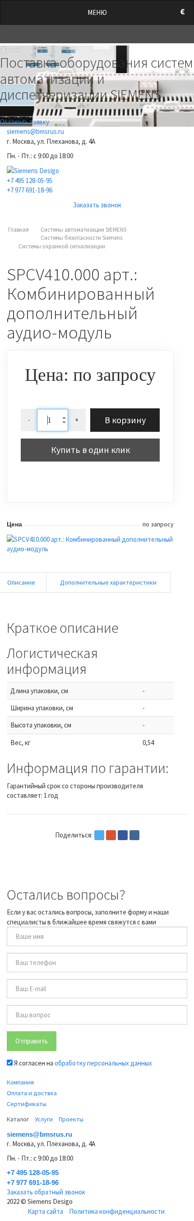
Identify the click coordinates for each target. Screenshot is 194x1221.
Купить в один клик (90, 449)
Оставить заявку (24, 122)
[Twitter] (99, 835)
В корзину (125, 419)
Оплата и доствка (32, 1093)
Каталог (18, 1119)
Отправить (31, 1041)
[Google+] (111, 835)
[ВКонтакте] (134, 835)
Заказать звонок (97, 205)
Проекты (71, 1119)
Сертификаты (26, 1104)
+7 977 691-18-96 (29, 190)
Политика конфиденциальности (117, 1211)
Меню (97, 12)
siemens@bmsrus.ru (35, 131)
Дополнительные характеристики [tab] (108, 582)
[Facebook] (123, 835)
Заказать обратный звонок (46, 1192)
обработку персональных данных (103, 1063)
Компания (20, 1082)
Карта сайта (45, 1211)
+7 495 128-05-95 (29, 180)
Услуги (44, 1119)
